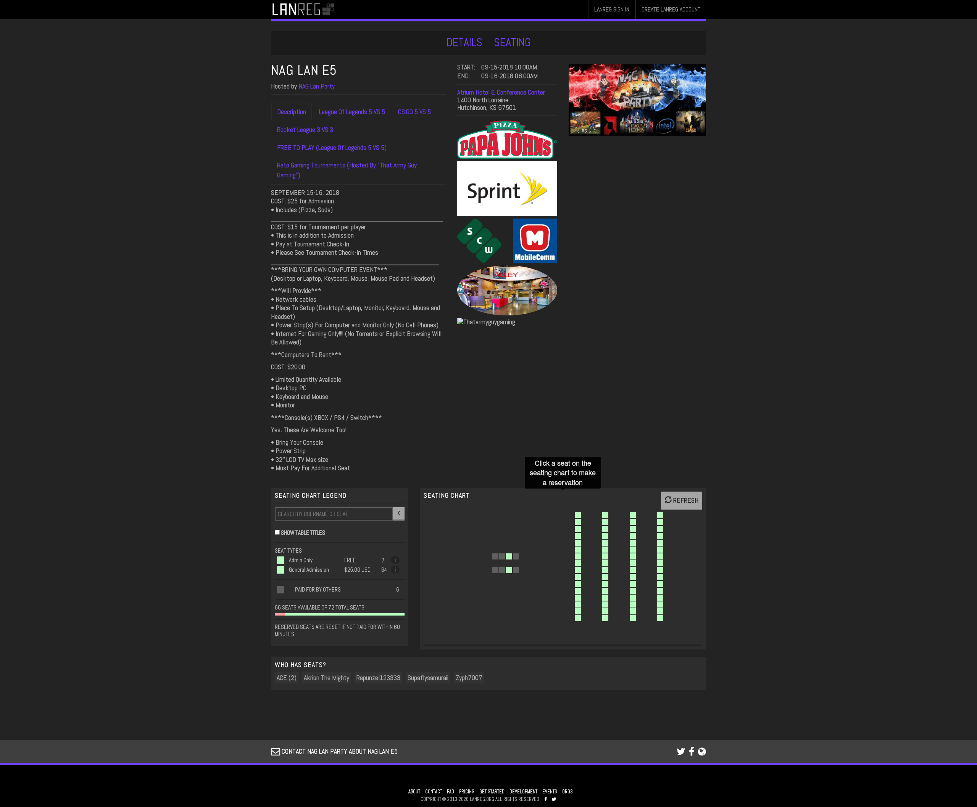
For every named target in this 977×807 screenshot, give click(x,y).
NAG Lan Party (316, 86)
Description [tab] (291, 111)
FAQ (450, 792)
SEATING (512, 42)
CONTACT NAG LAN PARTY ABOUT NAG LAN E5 (339, 751)
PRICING (466, 792)
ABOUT (414, 792)
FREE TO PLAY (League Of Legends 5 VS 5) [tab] (332, 147)
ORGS (567, 792)
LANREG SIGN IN (611, 9)
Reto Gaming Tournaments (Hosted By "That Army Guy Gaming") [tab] (347, 170)
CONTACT (433, 792)
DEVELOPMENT (523, 792)
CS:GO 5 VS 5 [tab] (414, 111)
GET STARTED (492, 792)
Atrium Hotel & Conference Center (501, 92)
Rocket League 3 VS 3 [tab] (305, 129)
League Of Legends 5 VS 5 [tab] (352, 111)
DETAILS (464, 42)
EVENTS (549, 792)
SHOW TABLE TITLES (303, 532)
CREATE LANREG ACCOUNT (671, 9)
